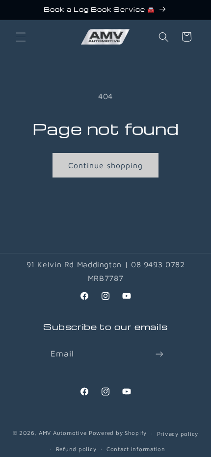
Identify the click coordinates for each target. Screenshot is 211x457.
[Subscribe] (159, 353)
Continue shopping (105, 165)
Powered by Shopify (118, 433)
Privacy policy (177, 434)
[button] (20, 36)
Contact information (135, 449)
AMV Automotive (63, 433)
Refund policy (76, 449)
